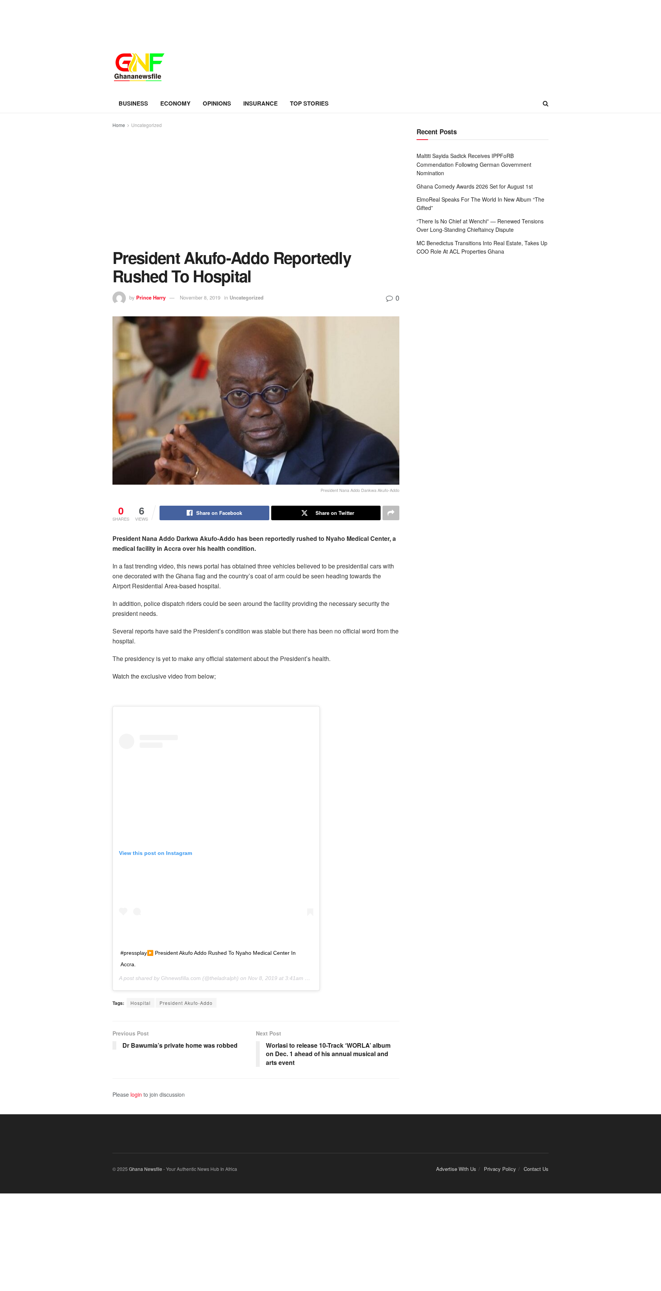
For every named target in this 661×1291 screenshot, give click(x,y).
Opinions (217, 103)
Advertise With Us (456, 1168)
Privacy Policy (500, 1168)
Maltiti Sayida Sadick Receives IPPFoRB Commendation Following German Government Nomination (474, 164)
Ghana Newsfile (145, 1169)
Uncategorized (146, 125)
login (136, 1094)
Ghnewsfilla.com (181, 978)
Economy (175, 103)
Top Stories (309, 103)
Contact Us (536, 1168)
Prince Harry (151, 297)
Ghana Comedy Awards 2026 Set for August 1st (475, 186)
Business (133, 103)
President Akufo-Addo (186, 1003)
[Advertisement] (255, 187)
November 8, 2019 (200, 297)
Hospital (140, 1003)
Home (118, 125)
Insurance (260, 103)
